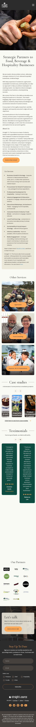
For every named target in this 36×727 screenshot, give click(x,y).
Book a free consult (11, 160)
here (18, 155)
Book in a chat (21, 248)
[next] (20, 391)
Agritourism (18, 304)
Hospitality (26, 676)
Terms (21, 700)
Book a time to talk (13, 629)
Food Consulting (18, 336)
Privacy (27, 700)
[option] (5, 406)
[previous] (16, 391)
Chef (16, 676)
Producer (8, 676)
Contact (15, 700)
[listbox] (18, 406)
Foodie (8, 680)
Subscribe (18, 687)
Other (16, 680)
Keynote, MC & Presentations (18, 368)
